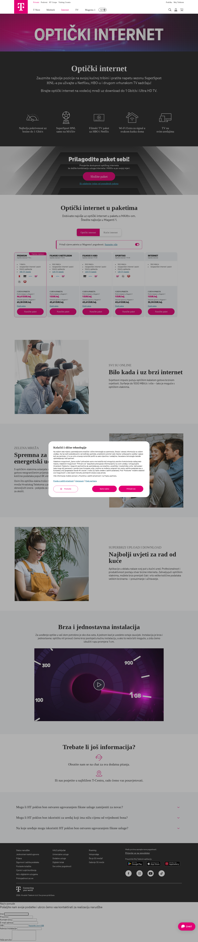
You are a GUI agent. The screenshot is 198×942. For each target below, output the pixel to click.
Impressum (79, 481)
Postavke (67, 489)
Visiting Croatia (64, 2)
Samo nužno (104, 489)
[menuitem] (103, 10)
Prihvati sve (131, 489)
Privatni (36, 2)
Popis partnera (91, 481)
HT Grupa (53, 2)
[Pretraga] (170, 10)
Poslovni (44, 2)
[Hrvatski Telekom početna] (21, 6)
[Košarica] (182, 10)
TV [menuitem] (77, 9)
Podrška (169, 2)
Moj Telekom (179, 2)
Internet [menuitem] (65, 9)
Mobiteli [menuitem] (50, 9)
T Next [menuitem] (36, 9)
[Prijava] (176, 10)
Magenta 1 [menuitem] (90, 9)
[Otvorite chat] (186, 926)
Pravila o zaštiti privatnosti (63, 481)
